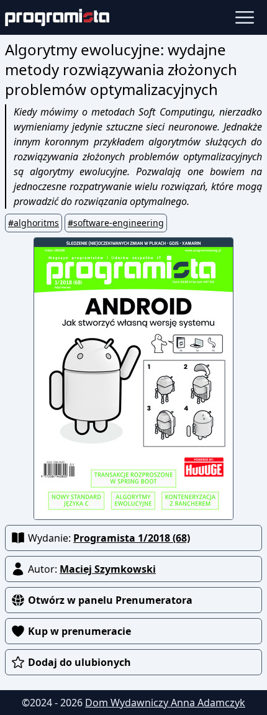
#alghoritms (33, 223)
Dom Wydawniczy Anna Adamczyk (165, 702)
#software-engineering (116, 223)
